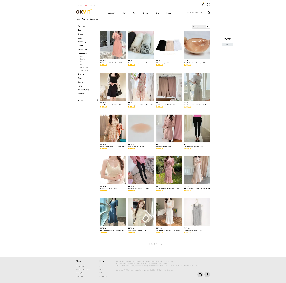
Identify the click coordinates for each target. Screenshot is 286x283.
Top (79, 30)
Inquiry (137, 261)
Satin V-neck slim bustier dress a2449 (195, 104)
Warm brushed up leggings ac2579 (138, 188)
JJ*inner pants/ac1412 (162, 63)
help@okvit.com (151, 261)
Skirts (80, 78)
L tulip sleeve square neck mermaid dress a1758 (113, 230)
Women (111, 13)
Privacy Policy (80, 273)
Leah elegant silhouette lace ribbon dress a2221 (169, 230)
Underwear (94, 19)
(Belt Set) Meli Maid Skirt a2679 (165, 104)
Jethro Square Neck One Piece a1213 (111, 104)
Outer (80, 46)
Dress (80, 38)
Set (81, 62)
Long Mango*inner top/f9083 (193, 230)
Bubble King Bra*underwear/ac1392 (195, 63)
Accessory (82, 42)
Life (157, 13)
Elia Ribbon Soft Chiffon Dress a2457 (111, 63)
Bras (81, 56)
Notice (101, 266)
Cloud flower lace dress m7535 (137, 230)
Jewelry (81, 74)
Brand (80, 100)
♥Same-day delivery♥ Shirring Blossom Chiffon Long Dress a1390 (141, 104)
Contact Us (103, 276)
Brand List (79, 276)
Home (78, 19)
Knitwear (81, 94)
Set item (81, 82)
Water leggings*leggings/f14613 (193, 146)
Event (101, 269)
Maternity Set (83, 90)
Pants (80, 86)
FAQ (100, 273)
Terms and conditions (83, 269)
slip (81, 65)
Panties (82, 59)
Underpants (84, 67)
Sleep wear (84, 70)
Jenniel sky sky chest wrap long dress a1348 (197, 188)
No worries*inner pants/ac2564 (137, 63)
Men (124, 13)
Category (81, 26)
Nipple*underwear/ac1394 (136, 146)
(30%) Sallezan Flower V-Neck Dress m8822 (113, 146)
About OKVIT (80, 266)
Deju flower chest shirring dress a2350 (167, 188)
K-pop (168, 13)
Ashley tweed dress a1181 (163, 146)
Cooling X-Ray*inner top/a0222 (109, 188)
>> (162, 244)
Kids (134, 13)
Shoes (80, 34)
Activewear (82, 50)
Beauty (146, 13)
